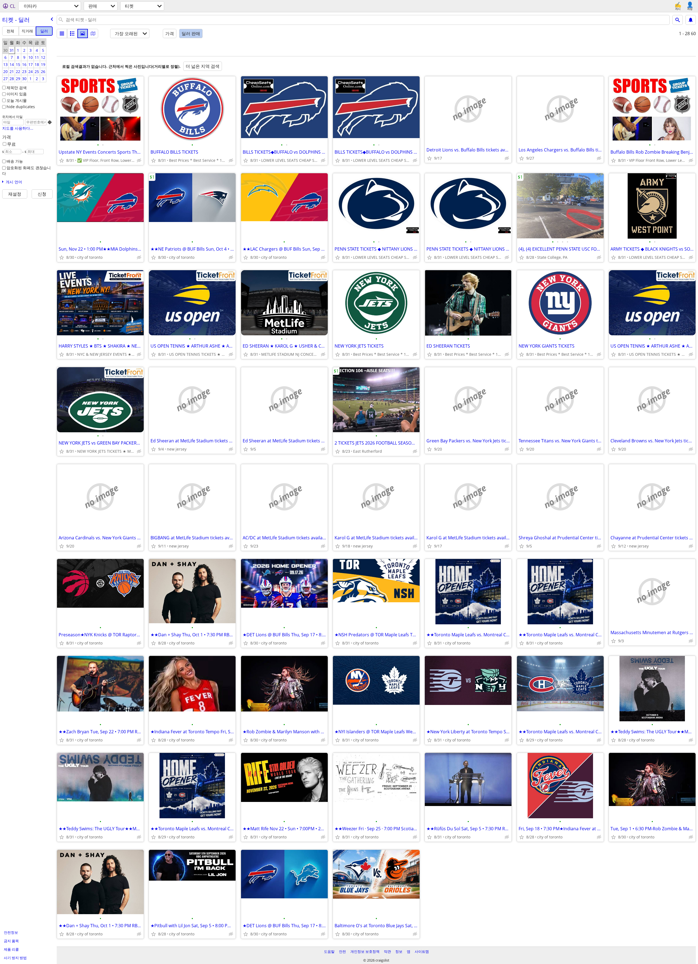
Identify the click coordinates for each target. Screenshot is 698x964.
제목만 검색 (17, 87)
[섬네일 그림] (72, 33)
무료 (11, 144)
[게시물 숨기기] (139, 160)
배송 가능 (15, 161)
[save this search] (690, 20)
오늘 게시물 (17, 100)
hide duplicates (21, 106)
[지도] (93, 33)
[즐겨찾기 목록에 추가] (61, 160)
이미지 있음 (17, 93)
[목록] (62, 33)
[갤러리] (82, 33)
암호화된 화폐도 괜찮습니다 (26, 170)
